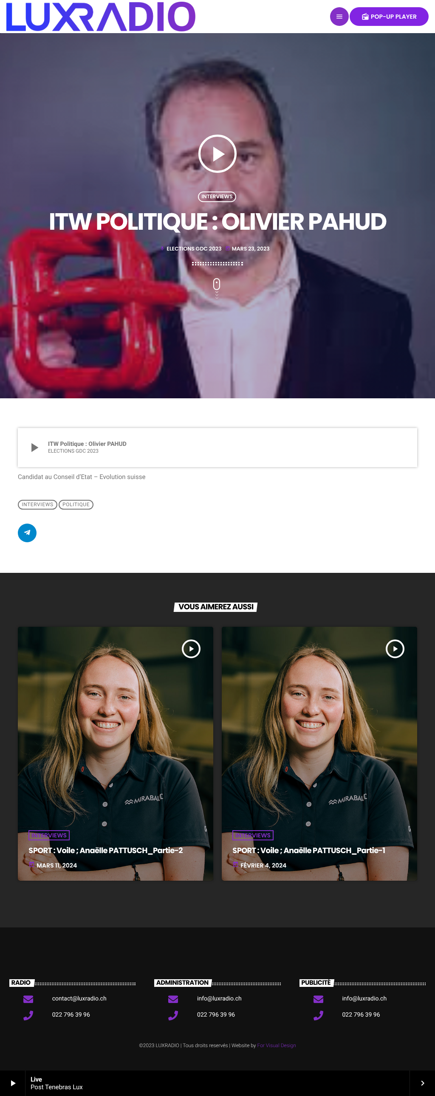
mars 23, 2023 (247, 249)
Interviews (217, 196)
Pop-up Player (389, 16)
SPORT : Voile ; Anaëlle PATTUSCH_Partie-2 (105, 850)
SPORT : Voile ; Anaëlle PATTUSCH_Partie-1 (308, 850)
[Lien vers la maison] (100, 16)
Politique (76, 504)
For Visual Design (276, 1045)
